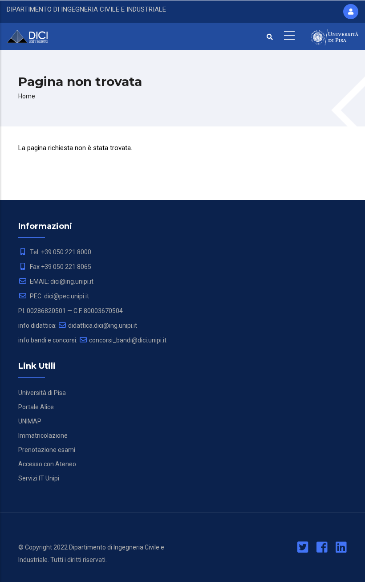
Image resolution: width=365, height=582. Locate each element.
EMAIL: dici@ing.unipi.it (60, 281)
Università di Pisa (42, 392)
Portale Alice (36, 407)
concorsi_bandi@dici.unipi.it (127, 340)
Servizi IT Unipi (38, 478)
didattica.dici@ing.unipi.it (102, 325)
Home (26, 96)
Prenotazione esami (46, 449)
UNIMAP (29, 421)
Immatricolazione (43, 435)
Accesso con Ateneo (47, 464)
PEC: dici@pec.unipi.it (58, 296)
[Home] (30, 35)
